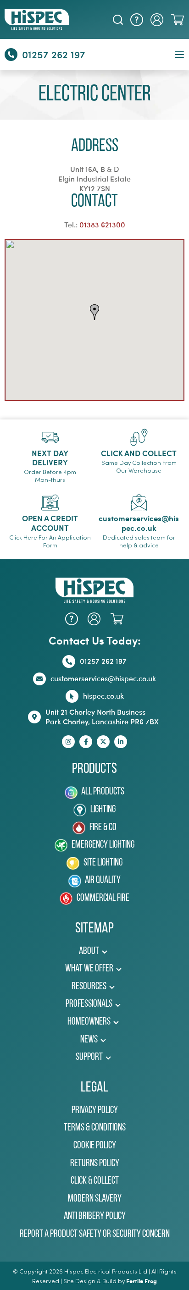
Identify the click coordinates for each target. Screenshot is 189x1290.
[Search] (117, 19)
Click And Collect (139, 452)
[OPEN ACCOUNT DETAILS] (157, 20)
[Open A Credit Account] (50, 502)
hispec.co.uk (103, 695)
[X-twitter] (103, 741)
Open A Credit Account (50, 523)
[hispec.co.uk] (72, 696)
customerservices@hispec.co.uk (139, 523)
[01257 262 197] (11, 54)
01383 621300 (102, 224)
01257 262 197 (53, 54)
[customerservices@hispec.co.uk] (139, 502)
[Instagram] (68, 741)
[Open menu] (179, 54)
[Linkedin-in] (120, 741)
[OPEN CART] (177, 20)
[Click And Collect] (139, 437)
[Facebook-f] (85, 741)
